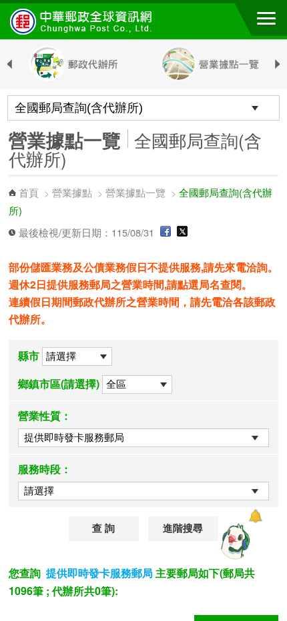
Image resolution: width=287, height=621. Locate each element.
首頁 (29, 192)
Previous (9, 64)
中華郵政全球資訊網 (83, 21)
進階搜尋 (183, 528)
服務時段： (44, 468)
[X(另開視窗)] (182, 232)
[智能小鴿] (234, 541)
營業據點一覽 (135, 192)
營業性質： (44, 415)
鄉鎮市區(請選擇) (58, 383)
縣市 (28, 355)
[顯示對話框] (255, 516)
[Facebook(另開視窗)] (165, 232)
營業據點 (72, 192)
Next (277, 64)
